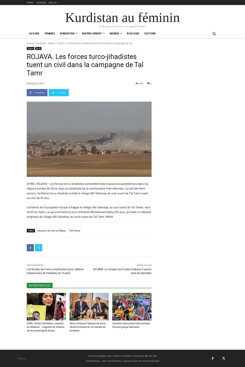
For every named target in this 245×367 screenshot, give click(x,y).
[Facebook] (30, 247)
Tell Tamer (74, 230)
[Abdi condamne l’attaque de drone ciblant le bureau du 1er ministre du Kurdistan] (89, 306)
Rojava (51, 43)
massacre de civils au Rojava (51, 230)
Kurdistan (41, 43)
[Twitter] (38, 247)
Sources (22, 358)
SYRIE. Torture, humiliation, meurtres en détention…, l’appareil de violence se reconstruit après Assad (45, 327)
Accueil (30, 43)
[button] (214, 33)
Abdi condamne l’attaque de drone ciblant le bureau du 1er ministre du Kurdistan (88, 327)
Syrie (38, 48)
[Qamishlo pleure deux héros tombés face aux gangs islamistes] (132, 306)
